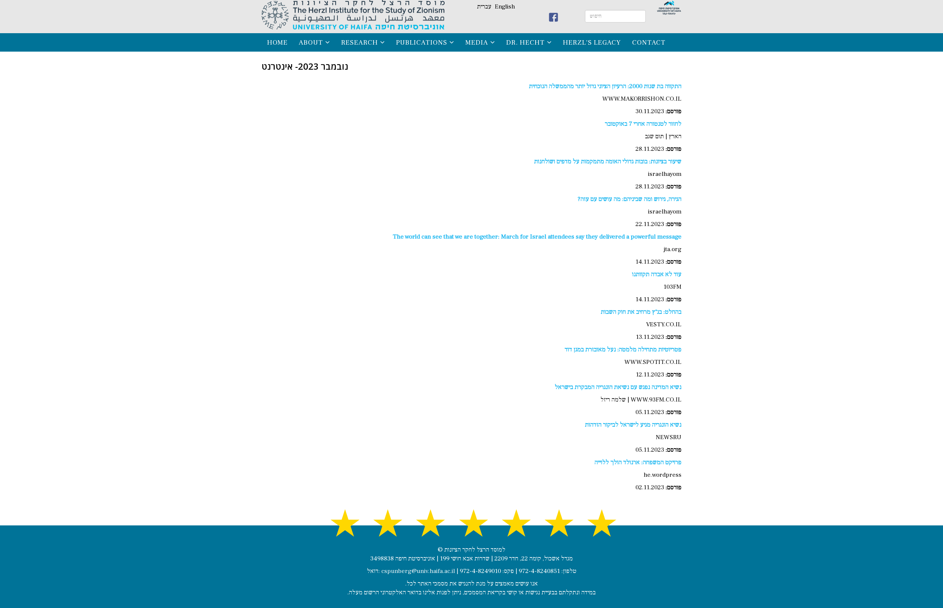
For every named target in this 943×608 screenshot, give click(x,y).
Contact (649, 42)
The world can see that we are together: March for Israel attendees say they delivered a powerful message (537, 237)
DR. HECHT (525, 42)
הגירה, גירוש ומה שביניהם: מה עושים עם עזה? (629, 199)
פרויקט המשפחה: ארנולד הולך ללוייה (638, 462)
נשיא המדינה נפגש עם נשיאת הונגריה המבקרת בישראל (618, 387)
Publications (421, 42)
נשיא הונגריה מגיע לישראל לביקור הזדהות (633, 425)
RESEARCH (359, 42)
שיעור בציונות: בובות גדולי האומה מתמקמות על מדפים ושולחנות (607, 161)
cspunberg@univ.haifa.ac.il (418, 571)
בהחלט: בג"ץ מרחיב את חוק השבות (641, 312)
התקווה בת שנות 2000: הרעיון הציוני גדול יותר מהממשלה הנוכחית (605, 86)
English (505, 7)
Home (277, 42)
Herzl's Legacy (592, 42)
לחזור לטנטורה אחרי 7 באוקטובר (643, 124)
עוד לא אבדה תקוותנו (656, 274)
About (311, 42)
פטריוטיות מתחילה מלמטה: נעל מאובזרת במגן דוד (623, 349)
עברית (484, 7)
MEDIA (476, 42)
